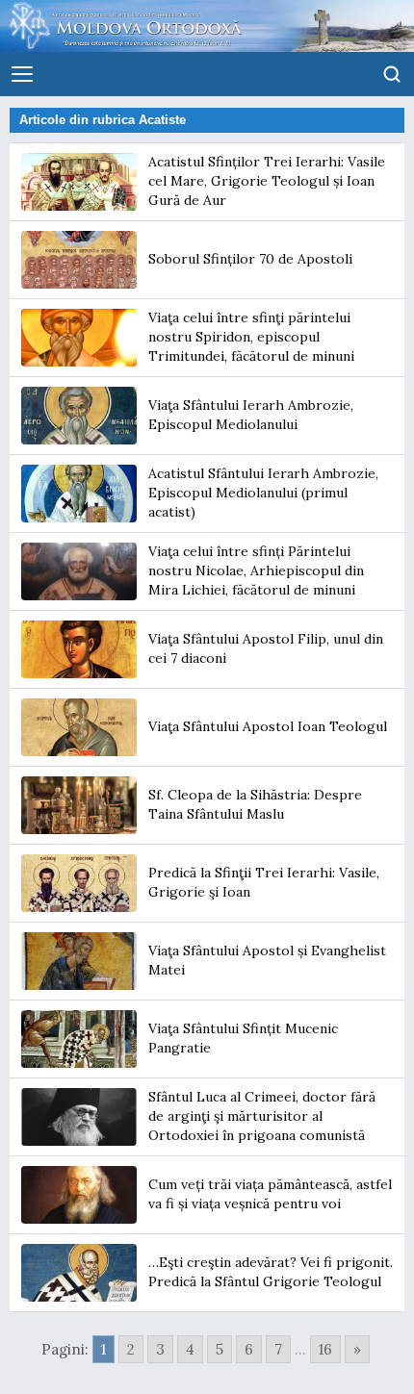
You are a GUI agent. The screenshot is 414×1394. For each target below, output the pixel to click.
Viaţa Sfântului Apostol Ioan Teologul (267, 726)
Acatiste (162, 120)
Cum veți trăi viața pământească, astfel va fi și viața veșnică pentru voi (270, 1194)
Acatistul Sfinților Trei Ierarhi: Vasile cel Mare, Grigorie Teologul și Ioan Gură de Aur (266, 180)
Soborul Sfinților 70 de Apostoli (250, 258)
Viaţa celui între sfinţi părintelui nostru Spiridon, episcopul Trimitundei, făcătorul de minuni (251, 336)
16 (325, 1349)
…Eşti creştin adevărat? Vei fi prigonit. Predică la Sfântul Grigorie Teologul (270, 1272)
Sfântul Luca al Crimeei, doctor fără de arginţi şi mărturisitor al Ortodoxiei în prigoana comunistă (261, 1115)
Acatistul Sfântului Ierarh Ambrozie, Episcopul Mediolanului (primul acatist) (263, 492)
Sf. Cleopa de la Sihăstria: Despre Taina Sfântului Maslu (255, 804)
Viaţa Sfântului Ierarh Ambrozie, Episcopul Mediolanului (250, 414)
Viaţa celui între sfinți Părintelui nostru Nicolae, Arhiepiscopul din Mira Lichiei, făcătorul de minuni (256, 570)
